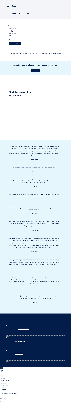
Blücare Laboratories (5, 376)
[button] (6, 224)
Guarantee (3, 378)
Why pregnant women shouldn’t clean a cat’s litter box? (17, 329)
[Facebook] (0, 372)
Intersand (3, 374)
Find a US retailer (5, 385)
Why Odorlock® (4, 383)
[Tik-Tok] (2, 372)
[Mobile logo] (1, 401)
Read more (7, 336)
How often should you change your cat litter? (15, 341)
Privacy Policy (3, 398)
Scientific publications (5, 380)
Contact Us (4, 389)
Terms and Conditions (5, 396)
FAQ (3, 387)
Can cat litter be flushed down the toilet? (14, 354)
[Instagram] (1, 372)
